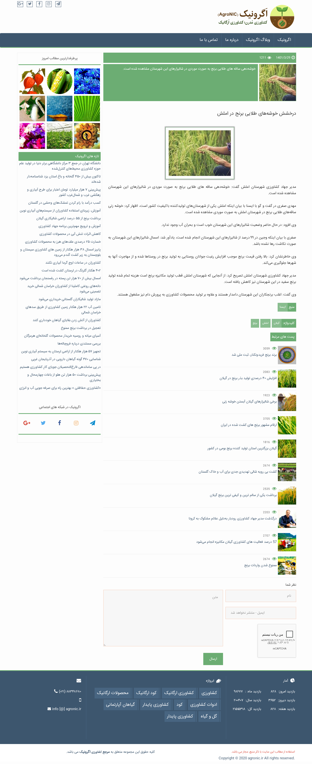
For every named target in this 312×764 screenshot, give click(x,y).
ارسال (213, 659)
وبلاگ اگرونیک (258, 40)
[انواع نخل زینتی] (87, 108)
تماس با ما (209, 40)
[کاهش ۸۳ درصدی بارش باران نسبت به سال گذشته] (59, 108)
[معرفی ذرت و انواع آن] (59, 81)
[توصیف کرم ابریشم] (32, 108)
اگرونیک (284, 40)
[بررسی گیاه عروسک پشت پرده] (32, 81)
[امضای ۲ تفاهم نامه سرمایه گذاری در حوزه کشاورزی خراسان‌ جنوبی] (59, 136)
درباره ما (231, 40)
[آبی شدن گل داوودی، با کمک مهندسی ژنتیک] (87, 81)
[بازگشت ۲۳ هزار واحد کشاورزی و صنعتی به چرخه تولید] (87, 136)
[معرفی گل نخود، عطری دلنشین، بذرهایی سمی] (32, 136)
